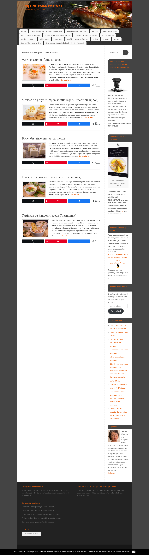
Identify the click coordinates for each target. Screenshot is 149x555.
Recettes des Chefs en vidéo (30, 35)
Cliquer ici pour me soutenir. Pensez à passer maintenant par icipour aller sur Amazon (118, 259)
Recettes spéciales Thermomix (77, 31)
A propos (106, 39)
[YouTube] (124, 5)
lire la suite (66, 80)
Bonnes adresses (108, 35)
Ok (134, 551)
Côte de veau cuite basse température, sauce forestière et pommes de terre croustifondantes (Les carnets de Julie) (119, 370)
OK (125, 52)
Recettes (95, 31)
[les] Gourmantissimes (42, 6)
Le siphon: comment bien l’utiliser (86, 35)
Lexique (95, 39)
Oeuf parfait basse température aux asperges (116, 343)
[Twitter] (120, 5)
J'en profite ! (116, 311)
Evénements (58, 39)
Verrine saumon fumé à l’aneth (42, 59)
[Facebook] (117, 5)
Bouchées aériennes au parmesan (43, 138)
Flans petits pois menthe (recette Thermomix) (51, 177)
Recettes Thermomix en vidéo (31, 43)
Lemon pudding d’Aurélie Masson (42, 507)
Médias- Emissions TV (28, 39)
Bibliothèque (44, 39)
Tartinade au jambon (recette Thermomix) (49, 215)
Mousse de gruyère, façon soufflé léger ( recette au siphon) (60, 99)
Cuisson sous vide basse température (57, 35)
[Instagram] (128, 5)
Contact (116, 39)
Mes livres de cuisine (110, 31)
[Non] (146, 552)
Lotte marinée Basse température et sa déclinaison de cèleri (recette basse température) (117, 398)
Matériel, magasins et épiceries (77, 39)
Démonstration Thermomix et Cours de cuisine (46, 31)
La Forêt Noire (115, 381)
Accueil (23, 31)
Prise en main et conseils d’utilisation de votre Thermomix (65, 43)
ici (122, 211)
